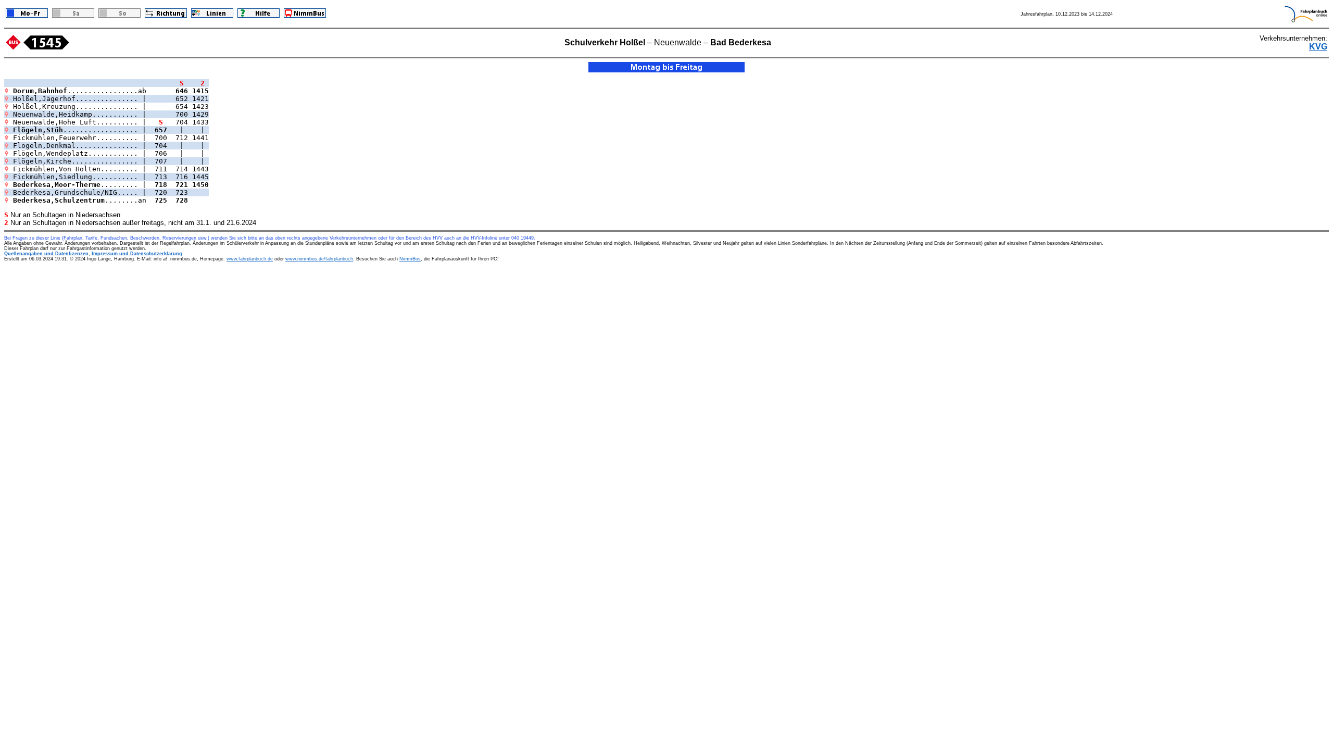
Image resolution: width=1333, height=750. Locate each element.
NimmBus (410, 258)
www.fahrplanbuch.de (250, 258)
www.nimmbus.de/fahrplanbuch (319, 258)
